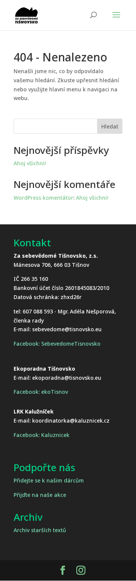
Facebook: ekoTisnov (41, 391)
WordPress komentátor (43, 197)
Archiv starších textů (40, 530)
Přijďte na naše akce (40, 494)
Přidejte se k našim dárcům (49, 480)
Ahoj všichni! (30, 163)
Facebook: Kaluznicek (42, 434)
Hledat (109, 126)
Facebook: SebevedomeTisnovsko (57, 343)
